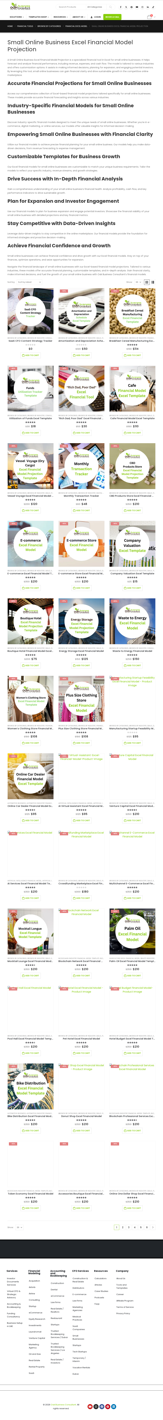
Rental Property (37, 1366)
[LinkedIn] (147, 7)
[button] (146, 282)
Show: (129, 282)
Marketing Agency (34, 1346)
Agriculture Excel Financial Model (124, 958)
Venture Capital (37, 1338)
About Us (78, 17)
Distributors (78, 1288)
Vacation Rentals (81, 1367)
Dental (54, 1289)
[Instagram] (142, 7)
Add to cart (32, 355)
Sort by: (11, 282)
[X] (126, 7)
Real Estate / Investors (57, 1361)
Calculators (100, 1278)
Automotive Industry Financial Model (43, 803)
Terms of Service (125, 1307)
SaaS (31, 1373)
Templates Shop (38, 17)
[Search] (110, 7)
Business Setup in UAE (15, 1325)
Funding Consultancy (13, 1315)
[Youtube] (137, 7)
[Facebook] (120, 7)
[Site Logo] (21, 7)
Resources (60, 17)
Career (120, 1294)
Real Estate (34, 1360)
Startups (55, 1324)
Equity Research (37, 1319)
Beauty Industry (147, 958)
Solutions (16, 17)
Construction (57, 1283)
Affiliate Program (124, 1300)
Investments (35, 1325)
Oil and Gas (35, 1354)
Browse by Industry (36, 338)
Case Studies (101, 1291)
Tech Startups (80, 1351)
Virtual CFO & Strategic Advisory (13, 1294)
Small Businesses (78, 1337)
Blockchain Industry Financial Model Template (78, 958)
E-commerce (79, 1294)
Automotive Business (16, 803)
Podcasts (99, 1297)
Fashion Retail (51, 726)
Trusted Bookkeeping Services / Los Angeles (58, 1348)
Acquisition (34, 1280)
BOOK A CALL (112, 17)
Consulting (34, 1300)
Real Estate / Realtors (57, 1310)
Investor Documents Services (13, 1281)
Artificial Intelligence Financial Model (75, 803)
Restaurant (56, 1318)
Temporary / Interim (79, 1360)
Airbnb (32, 1287)
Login (97, 17)
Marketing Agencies (78, 1309)
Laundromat (35, 1331)
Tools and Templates (122, 1286)
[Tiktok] (153, 7)
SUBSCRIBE (110, 1410)
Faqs (97, 1304)
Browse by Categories (17, 338)
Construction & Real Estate (80, 1280)
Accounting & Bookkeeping (14, 1305)
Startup (32, 1306)
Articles (98, 1284)
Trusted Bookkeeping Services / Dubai (59, 1334)
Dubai (76, 1374)
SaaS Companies (79, 1328)
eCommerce (35, 1312)
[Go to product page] (30, 311)
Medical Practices (77, 1318)
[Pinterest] (131, 7)
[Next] (153, 1227)
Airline (32, 1293)
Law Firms (55, 1302)
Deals (98, 338)
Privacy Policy (123, 1313)
